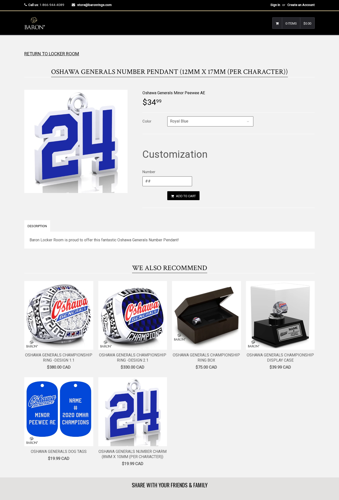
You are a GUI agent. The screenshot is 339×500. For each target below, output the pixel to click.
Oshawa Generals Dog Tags (59, 451)
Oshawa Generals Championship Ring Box (206, 358)
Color (146, 121)
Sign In (275, 5)
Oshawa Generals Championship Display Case (280, 358)
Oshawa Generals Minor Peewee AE (173, 93)
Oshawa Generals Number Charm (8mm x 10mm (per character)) (133, 454)
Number (148, 172)
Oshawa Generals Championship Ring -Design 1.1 (58, 358)
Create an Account (301, 5)
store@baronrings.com (94, 5)
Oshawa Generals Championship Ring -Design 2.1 (132, 358)
